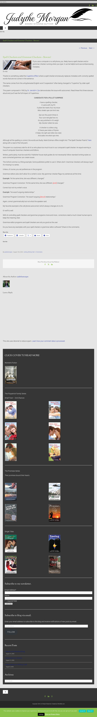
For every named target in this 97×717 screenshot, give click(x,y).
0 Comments (39, 252)
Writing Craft (31, 252)
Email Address (10, 590)
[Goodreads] (96, 5)
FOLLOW (11, 632)
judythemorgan (8, 252)
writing (26, 252)
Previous (84, 48)
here (89, 140)
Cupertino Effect (33, 76)
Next (90, 48)
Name (7, 595)
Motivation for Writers (14, 658)
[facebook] (89, 5)
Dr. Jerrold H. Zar (33, 90)
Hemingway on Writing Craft (16, 665)
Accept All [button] (82, 711)
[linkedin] (93, 5)
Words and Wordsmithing (15, 652)
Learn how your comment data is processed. (48, 341)
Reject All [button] (90, 711)
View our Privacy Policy (52, 714)
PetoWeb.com (61, 704)
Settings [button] (41, 714)
